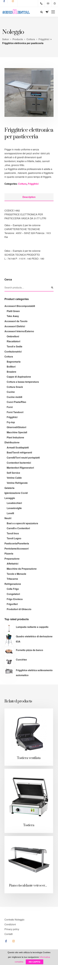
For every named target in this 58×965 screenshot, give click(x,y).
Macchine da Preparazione (22, 568)
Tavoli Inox (13, 533)
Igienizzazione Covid (16, 493)
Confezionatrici (13, 351)
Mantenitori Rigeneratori (20, 467)
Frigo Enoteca (15, 599)
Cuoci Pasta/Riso (16, 402)
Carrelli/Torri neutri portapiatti (23, 457)
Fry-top (11, 422)
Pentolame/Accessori (16, 548)
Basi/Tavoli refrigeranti (19, 452)
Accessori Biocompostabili (19, 306)
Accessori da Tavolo (16, 321)
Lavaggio (9, 498)
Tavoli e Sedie (14, 346)
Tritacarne (12, 578)
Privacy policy (11, 929)
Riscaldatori (13, 341)
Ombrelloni (13, 336)
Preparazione (11, 558)
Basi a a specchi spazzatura (22, 523)
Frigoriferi (12, 604)
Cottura (22, 183)
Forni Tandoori (15, 412)
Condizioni (10, 924)
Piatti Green (13, 311)
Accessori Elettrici (14, 326)
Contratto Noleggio (14, 919)
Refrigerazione (12, 584)
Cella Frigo (13, 589)
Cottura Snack (15, 387)
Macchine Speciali (17, 432)
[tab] (29, 197)
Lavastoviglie (14, 508)
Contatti (8, 934)
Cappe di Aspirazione (19, 376)
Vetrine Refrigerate (17, 483)
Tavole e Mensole (16, 574)
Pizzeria (8, 553)
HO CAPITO (34, 962)
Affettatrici (12, 563)
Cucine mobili (14, 397)
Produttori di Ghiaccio (19, 609)
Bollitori (11, 366)
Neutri (7, 518)
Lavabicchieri (14, 503)
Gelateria (9, 488)
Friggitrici (33, 183)
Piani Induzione (15, 437)
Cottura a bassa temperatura (23, 381)
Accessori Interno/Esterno (19, 331)
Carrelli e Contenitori (18, 528)
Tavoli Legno (14, 538)
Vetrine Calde (14, 477)
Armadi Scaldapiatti (18, 447)
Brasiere (11, 371)
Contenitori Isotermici (19, 462)
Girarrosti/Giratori (16, 427)
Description (29, 197)
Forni (10, 407)
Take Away (13, 316)
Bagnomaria (14, 361)
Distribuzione (11, 442)
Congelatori (13, 594)
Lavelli (10, 513)
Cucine (11, 392)
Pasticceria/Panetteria (16, 543)
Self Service (13, 472)
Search (52, 287)
